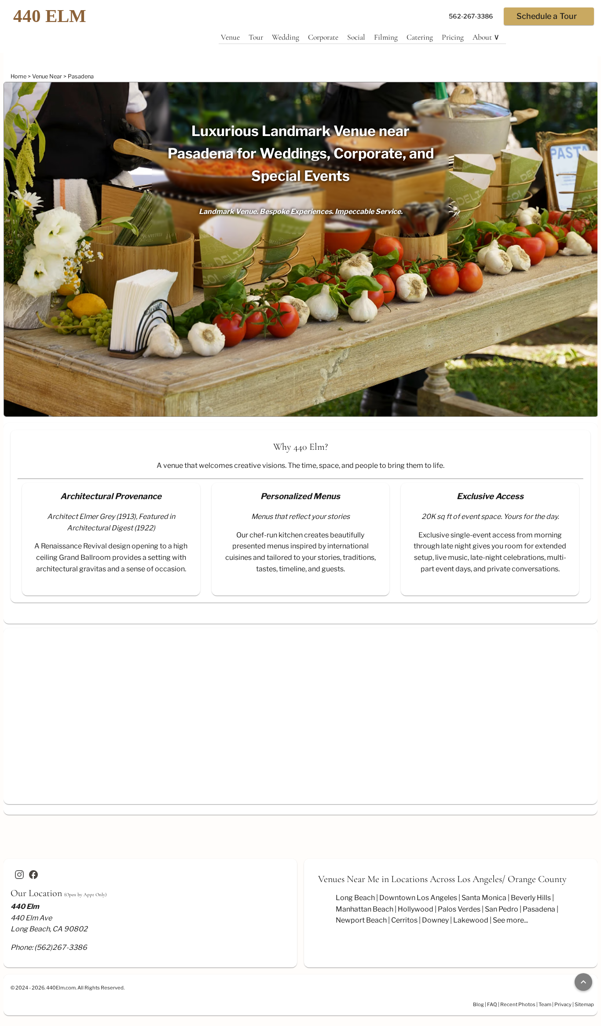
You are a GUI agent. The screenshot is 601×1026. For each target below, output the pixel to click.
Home (19, 76)
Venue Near (47, 76)
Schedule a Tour (547, 16)
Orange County (537, 879)
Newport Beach (361, 920)
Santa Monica (484, 898)
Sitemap (584, 1004)
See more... (510, 920)
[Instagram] (19, 874)
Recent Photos (517, 1004)
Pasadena (81, 76)
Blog (478, 1004)
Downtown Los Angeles (418, 898)
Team (545, 1004)
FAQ (492, 1004)
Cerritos (404, 920)
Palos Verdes (459, 909)
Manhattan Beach (364, 909)
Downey (435, 920)
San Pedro (501, 909)
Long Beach (355, 898)
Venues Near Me (348, 879)
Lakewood (470, 920)
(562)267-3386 (60, 947)
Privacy (563, 1004)
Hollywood (415, 909)
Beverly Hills (531, 898)
